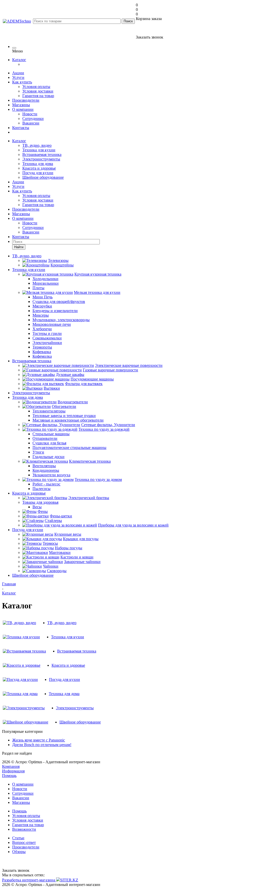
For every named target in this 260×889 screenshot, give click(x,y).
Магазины (21, 105)
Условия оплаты (36, 86)
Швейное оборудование (43, 177)
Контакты (20, 127)
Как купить (22, 82)
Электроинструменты (41, 159)
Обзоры (19, 851)
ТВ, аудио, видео (37, 145)
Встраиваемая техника (41, 154)
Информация (13, 771)
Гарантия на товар (38, 96)
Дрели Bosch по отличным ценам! (41, 744)
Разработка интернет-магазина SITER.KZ (40, 880)
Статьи (18, 838)
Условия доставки (37, 91)
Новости (29, 114)
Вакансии (30, 123)
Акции (18, 73)
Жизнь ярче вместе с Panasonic (38, 740)
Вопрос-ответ (24, 842)
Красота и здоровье (39, 168)
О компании (23, 109)
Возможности (24, 829)
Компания (11, 766)
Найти (18, 247)
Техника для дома (37, 163)
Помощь (9, 775)
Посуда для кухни (37, 173)
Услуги (18, 77)
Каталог (19, 60)
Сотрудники (33, 118)
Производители (25, 100)
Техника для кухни (38, 150)
